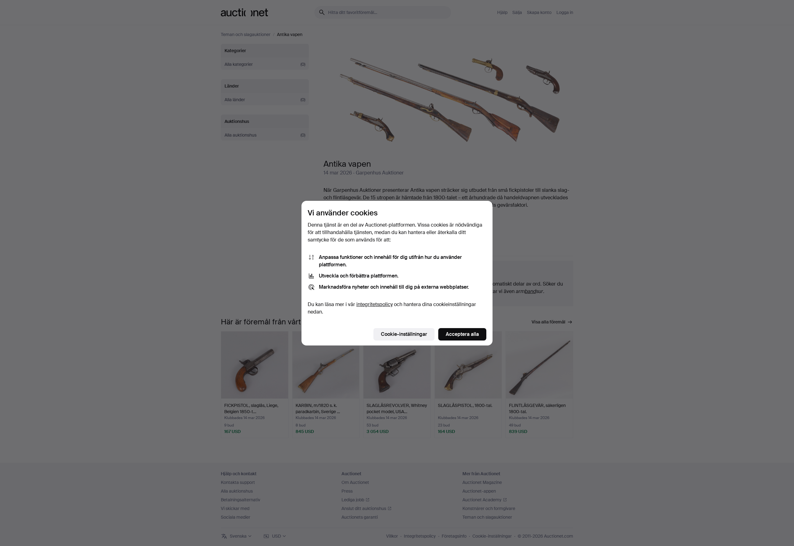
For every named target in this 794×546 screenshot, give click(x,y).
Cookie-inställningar (404, 334)
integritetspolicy (374, 304)
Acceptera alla (462, 334)
